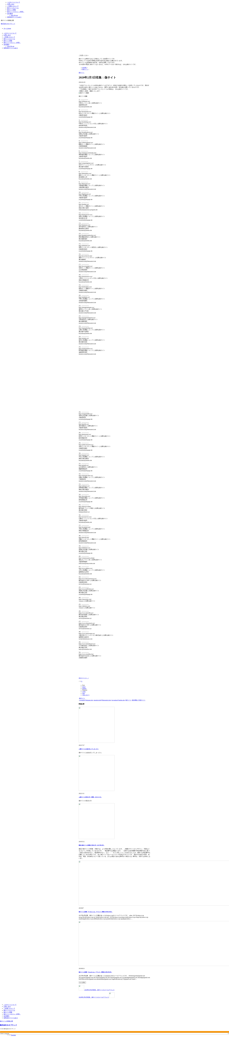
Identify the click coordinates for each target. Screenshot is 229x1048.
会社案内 (6, 44)
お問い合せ (7, 35)
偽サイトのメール (9, 39)
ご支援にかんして (9, 37)
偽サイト (82, 698)
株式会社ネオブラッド (8, 23)
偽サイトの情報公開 (6, 1021)
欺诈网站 (135, 700)
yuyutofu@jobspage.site (86, 700)
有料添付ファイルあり (11, 48)
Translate (13, 1035)
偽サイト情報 (8, 40)
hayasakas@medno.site (118, 700)
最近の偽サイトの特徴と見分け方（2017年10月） (92, 845)
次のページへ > (84, 678)
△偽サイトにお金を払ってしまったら (88, 749)
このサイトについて (10, 33)
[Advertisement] (92, 371)
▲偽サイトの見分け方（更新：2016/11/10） (90, 797)
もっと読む (82, 982)
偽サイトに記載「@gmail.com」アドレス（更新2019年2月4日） (95, 972)
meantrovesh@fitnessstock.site (102, 700)
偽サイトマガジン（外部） (12, 42)
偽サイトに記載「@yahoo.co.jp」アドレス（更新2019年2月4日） (96, 911)
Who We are (10, 46)
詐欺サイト (141, 700)
